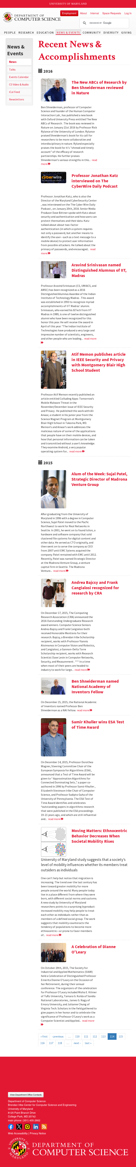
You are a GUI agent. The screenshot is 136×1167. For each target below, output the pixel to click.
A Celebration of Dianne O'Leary (94, 949)
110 (77, 1036)
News (12, 62)
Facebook (11, 1127)
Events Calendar (19, 77)
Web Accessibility (18, 1133)
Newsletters (16, 99)
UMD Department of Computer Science (32, 17)
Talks (12, 69)
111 (86, 1036)
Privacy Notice (38, 1133)
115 (121, 1036)
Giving (126, 32)
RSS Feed (44, 1127)
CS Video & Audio (19, 84)
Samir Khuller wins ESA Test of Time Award (98, 724)
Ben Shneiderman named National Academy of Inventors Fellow (95, 686)
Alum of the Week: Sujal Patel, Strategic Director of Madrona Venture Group (99, 479)
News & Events (68, 32)
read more (75, 451)
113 (103, 1036)
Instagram (27, 1127)
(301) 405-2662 (31, 1120)
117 (51, 1043)
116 (42, 1043)
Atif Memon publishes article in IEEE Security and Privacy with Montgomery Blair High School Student (99, 362)
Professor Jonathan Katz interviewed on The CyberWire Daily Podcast (95, 181)
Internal (94, 13)
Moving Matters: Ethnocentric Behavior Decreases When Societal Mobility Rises (99, 836)
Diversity (111, 32)
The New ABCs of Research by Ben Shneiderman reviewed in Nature (99, 87)
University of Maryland (68, 3)
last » (88, 1043)
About (83, 13)
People (10, 32)
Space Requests (111, 13)
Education (45, 32)
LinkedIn (36, 1127)
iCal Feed (14, 92)
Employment (69, 13)
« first (44, 1036)
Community (92, 32)
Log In (128, 13)
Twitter (19, 1127)
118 (60, 1043)
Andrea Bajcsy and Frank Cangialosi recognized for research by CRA (95, 588)
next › (77, 1043)
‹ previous (58, 1036)
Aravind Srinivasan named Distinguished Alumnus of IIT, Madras (99, 270)
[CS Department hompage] (68, 1147)
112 (95, 1036)
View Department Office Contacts (26, 1094)
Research (26, 32)
